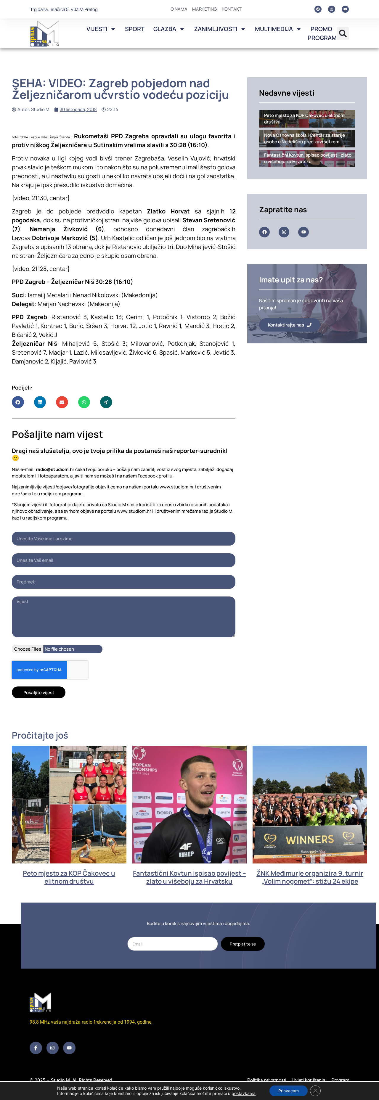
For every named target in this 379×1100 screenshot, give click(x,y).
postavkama (244, 1093)
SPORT (134, 29)
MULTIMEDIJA (274, 29)
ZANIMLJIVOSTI (215, 29)
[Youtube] (345, 9)
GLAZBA (164, 29)
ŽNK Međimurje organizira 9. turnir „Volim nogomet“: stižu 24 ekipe (309, 877)
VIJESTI (96, 29)
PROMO (321, 29)
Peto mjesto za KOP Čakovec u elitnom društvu (69, 877)
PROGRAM (322, 38)
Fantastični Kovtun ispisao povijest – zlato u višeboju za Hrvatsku (189, 877)
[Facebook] (318, 9)
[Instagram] (331, 9)
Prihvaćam (288, 1090)
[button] (343, 33)
